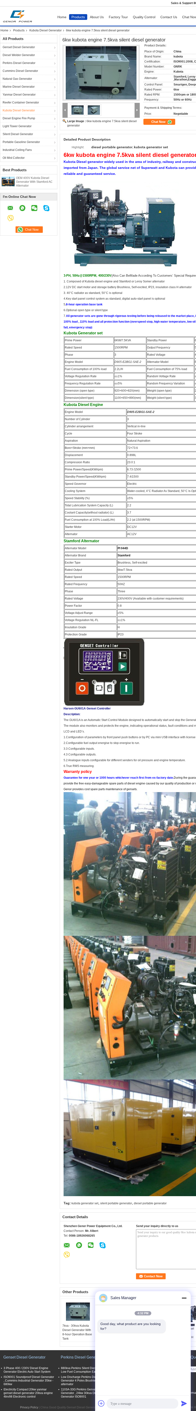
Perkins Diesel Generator (19, 63)
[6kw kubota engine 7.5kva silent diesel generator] (101, 72)
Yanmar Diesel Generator (19, 94)
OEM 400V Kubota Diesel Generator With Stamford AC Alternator (34, 181)
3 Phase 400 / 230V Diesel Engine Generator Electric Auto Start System (27, 1369)
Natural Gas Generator (17, 78)
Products (78, 17)
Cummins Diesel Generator (20, 71)
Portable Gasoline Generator (21, 142)
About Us (97, 17)
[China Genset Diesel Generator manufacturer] (19, 16)
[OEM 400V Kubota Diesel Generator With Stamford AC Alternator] (8, 181)
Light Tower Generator (17, 126)
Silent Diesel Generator (18, 134)
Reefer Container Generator (21, 102)
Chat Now (158, 122)
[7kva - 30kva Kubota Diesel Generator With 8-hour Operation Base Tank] (78, 1312)
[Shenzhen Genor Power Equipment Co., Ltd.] (65, 110)
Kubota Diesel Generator (45, 30)
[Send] (184, 1403)
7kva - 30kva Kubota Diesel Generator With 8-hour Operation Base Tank (77, 1332)
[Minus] (184, 1298)
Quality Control (144, 17)
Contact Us (168, 17)
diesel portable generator (150, 1203)
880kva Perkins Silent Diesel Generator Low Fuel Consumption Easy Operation (86, 1369)
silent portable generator (116, 1203)
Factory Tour (118, 17)
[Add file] (101, 1403)
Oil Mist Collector (14, 158)
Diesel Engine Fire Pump (19, 118)
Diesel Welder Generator (19, 55)
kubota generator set (84, 1203)
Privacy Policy (29, 1407)
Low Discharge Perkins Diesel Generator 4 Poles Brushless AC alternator (82, 1380)
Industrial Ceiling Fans (17, 150)
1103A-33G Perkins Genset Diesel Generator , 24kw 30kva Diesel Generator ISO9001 (83, 1393)
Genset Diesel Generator (19, 47)
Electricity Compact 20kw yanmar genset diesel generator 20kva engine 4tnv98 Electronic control (28, 1393)
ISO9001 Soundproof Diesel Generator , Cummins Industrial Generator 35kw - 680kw (29, 1380)
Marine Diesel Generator (19, 86)
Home (61, 17)
